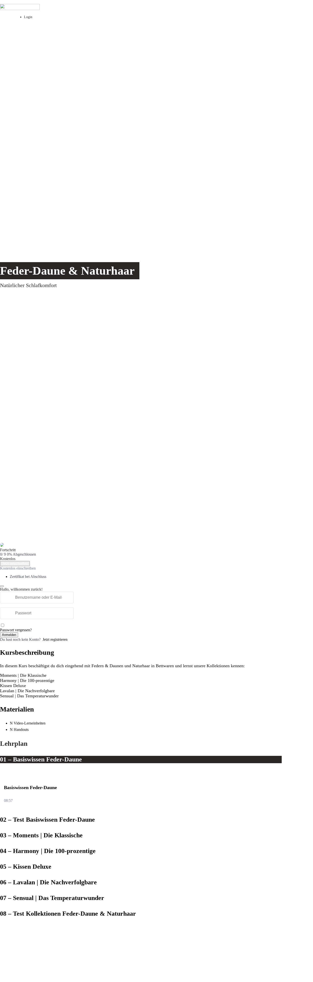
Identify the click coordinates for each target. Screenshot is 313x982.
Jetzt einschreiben (15, 563)
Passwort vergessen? (16, 630)
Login (28, 17)
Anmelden (9, 635)
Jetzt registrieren (55, 639)
